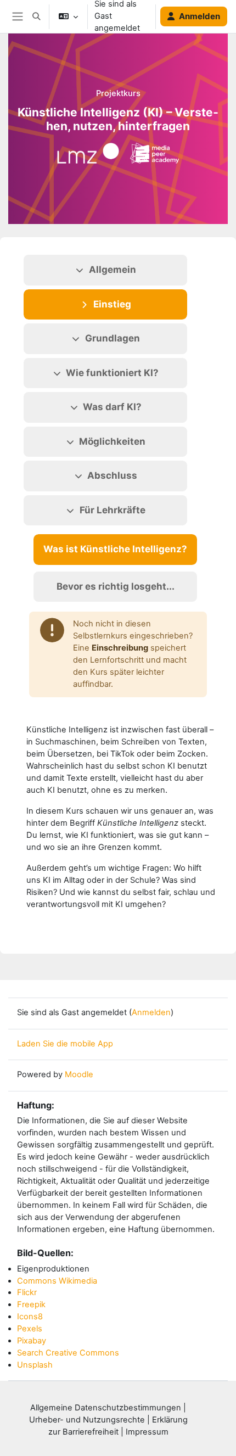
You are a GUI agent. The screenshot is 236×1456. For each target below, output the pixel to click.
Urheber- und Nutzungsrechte (87, 1420)
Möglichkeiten (112, 441)
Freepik (31, 1304)
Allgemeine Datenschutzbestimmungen (105, 1408)
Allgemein (112, 269)
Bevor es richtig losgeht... (116, 586)
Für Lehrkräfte (112, 510)
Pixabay (31, 1341)
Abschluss (112, 475)
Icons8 (30, 1316)
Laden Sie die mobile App (65, 1044)
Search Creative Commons (68, 1353)
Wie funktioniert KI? (112, 372)
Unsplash (35, 1365)
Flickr (27, 1292)
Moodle (79, 1074)
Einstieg (112, 304)
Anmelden (199, 16)
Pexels (29, 1329)
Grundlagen (112, 338)
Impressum (147, 1432)
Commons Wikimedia (57, 1281)
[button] (36, 16)
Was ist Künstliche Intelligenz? (115, 549)
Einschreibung (120, 648)
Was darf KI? (112, 406)
